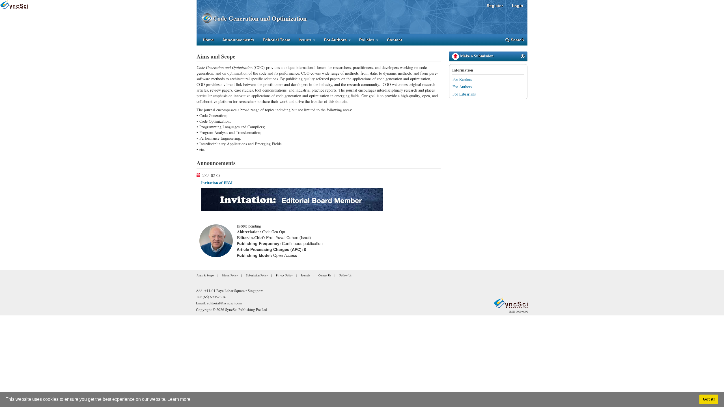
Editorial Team (276, 40)
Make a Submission (476, 56)
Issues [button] (306, 40)
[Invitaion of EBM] (292, 199)
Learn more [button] (178, 399)
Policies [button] (367, 40)
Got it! (709, 399)
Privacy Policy (284, 275)
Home (208, 40)
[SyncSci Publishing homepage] (205, 18)
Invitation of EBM (216, 183)
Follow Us (345, 275)
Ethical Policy (230, 275)
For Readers (462, 79)
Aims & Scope (205, 275)
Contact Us (324, 275)
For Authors (462, 86)
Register (495, 5)
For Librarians (464, 94)
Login (517, 5)
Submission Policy (257, 275)
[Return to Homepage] (511, 302)
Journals (305, 275)
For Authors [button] (336, 40)
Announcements (238, 40)
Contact (394, 40)
